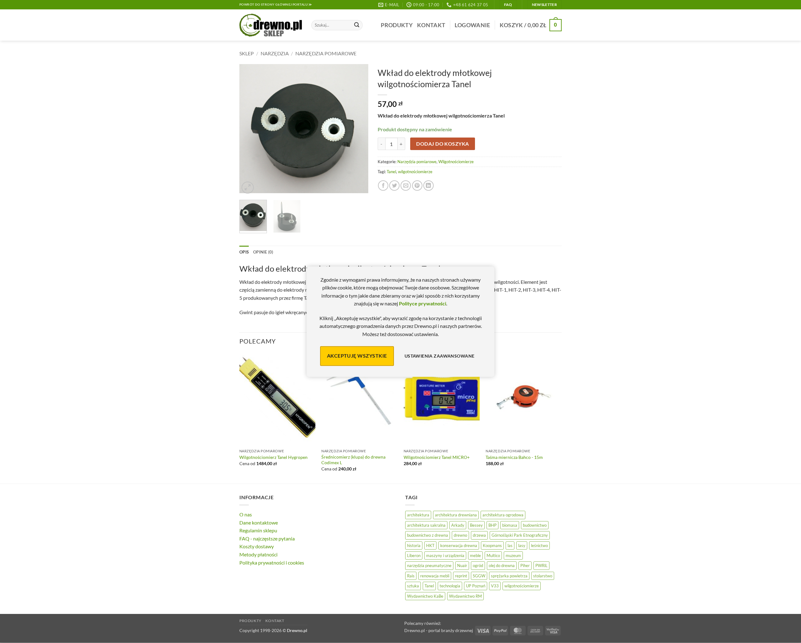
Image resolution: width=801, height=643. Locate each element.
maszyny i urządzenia (445, 555)
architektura (418, 514)
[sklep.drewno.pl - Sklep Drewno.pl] (270, 25)
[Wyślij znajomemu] (405, 185)
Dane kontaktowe (258, 522)
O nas (245, 514)
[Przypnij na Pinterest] (417, 185)
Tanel (391, 171)
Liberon (414, 555)
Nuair (462, 565)
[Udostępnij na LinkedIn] (428, 185)
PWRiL (541, 565)
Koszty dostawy (256, 546)
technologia (450, 585)
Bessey (476, 525)
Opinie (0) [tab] (263, 251)
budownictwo (535, 525)
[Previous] (249, 130)
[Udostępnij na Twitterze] (394, 185)
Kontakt (431, 25)
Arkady (457, 525)
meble (475, 555)
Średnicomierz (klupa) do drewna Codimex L (353, 459)
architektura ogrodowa (502, 514)
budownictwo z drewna (427, 535)
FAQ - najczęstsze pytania (267, 538)
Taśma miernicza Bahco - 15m (514, 457)
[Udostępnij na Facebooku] (383, 185)
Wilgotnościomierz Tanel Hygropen (273, 457)
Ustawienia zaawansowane (440, 356)
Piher (525, 565)
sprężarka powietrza (509, 575)
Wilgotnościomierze (456, 161)
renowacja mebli (434, 575)
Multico (493, 555)
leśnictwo (539, 545)
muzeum (513, 555)
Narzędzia (275, 53)
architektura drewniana (456, 514)
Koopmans (492, 545)
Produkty (397, 25)
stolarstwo (542, 575)
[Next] (357, 130)
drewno (460, 535)
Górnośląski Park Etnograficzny (520, 535)
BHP (492, 525)
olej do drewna (502, 565)
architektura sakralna (426, 525)
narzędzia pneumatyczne (429, 565)
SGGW (479, 575)
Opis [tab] (244, 251)
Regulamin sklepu (258, 530)
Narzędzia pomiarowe (325, 53)
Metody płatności (258, 554)
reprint (461, 575)
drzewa (479, 535)
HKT (430, 545)
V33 (495, 585)
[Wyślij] (356, 25)
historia (414, 545)
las (510, 545)
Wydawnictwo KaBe (425, 596)
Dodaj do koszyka (442, 144)
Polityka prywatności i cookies (271, 562)
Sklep (246, 53)
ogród (478, 565)
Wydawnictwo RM (465, 596)
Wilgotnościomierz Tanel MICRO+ (437, 457)
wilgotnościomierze (415, 171)
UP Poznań (475, 585)
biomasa (509, 525)
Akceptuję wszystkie (357, 356)
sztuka (413, 585)
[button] (472, 25)
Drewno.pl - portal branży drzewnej (438, 630)
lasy (521, 545)
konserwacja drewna (458, 545)
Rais (411, 575)
